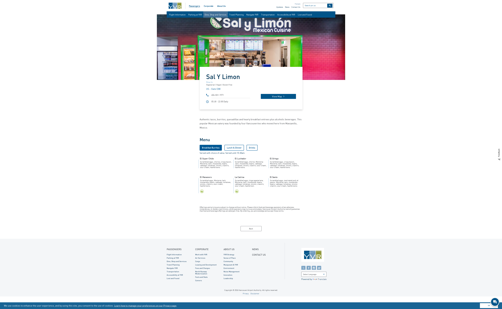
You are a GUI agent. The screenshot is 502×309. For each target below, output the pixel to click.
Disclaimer (254, 293)
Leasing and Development (206, 265)
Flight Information (177, 14)
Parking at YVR (195, 14)
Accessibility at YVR (286, 14)
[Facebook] (309, 268)
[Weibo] (319, 268)
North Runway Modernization (201, 272)
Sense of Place (230, 258)
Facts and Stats (201, 277)
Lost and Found (305, 14)
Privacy (246, 293)
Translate (322, 279)
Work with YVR (201, 254)
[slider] (251, 47)
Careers (198, 280)
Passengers (194, 6)
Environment (229, 268)
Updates (279, 7)
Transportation (268, 14)
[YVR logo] (318, 255)
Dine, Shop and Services (216, 14)
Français (297, 4)
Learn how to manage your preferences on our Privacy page (145, 305)
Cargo (197, 261)
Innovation (228, 275)
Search (329, 6)
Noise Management (231, 271)
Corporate (208, 6)
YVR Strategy (229, 254)
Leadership (228, 278)
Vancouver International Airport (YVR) (175, 6)
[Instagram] (314, 268)
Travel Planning (236, 14)
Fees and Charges (202, 268)
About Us (221, 6)
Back (251, 228)
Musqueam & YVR (231, 265)
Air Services (200, 258)
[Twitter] (303, 268)
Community (228, 261)
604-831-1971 (217, 95)
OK (489, 306)
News (287, 7)
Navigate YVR (252, 14)
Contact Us (295, 7)
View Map (277, 96)
